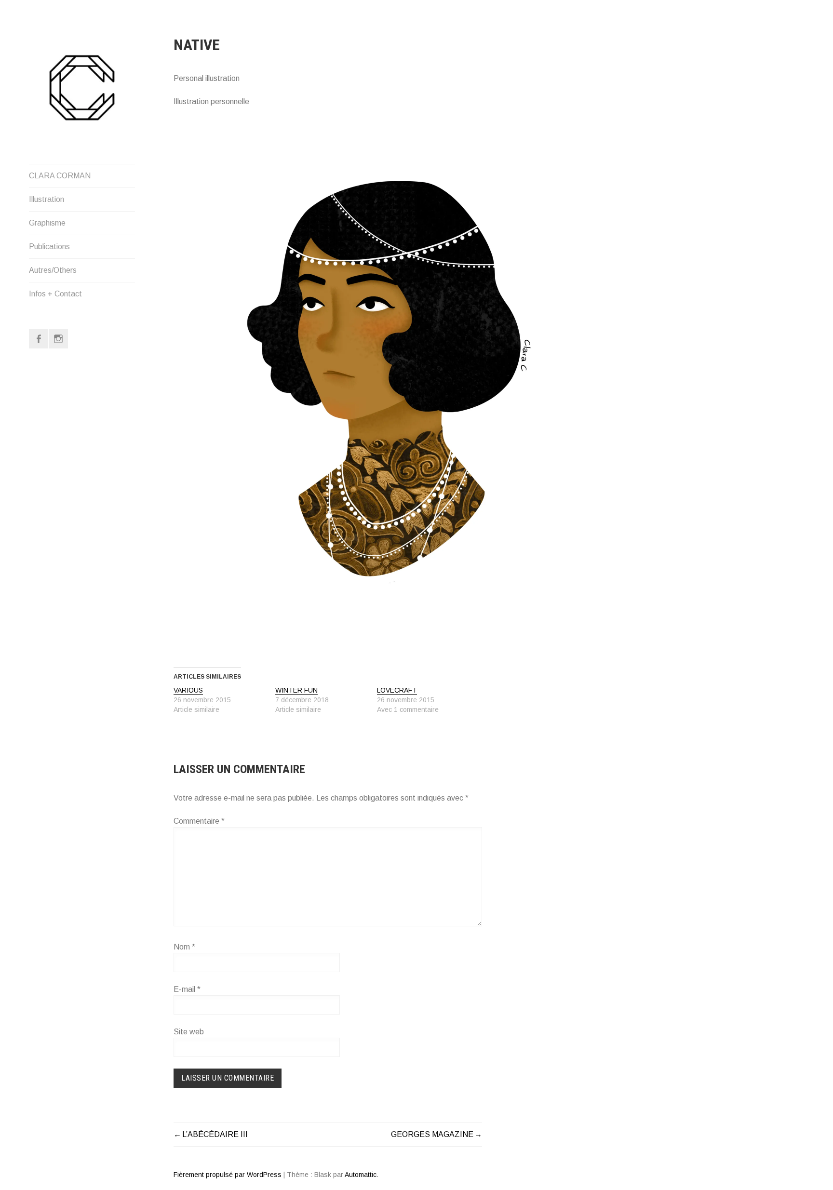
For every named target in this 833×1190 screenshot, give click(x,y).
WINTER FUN (296, 690)
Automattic (360, 1174)
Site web (189, 1032)
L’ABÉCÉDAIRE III (215, 1134)
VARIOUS (188, 690)
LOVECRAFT (397, 690)
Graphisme (47, 223)
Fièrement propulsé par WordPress (228, 1174)
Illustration (46, 199)
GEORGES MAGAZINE (432, 1134)
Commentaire (199, 821)
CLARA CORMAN (60, 176)
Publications (49, 246)
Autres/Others (53, 270)
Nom (184, 947)
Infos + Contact (55, 294)
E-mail (187, 989)
